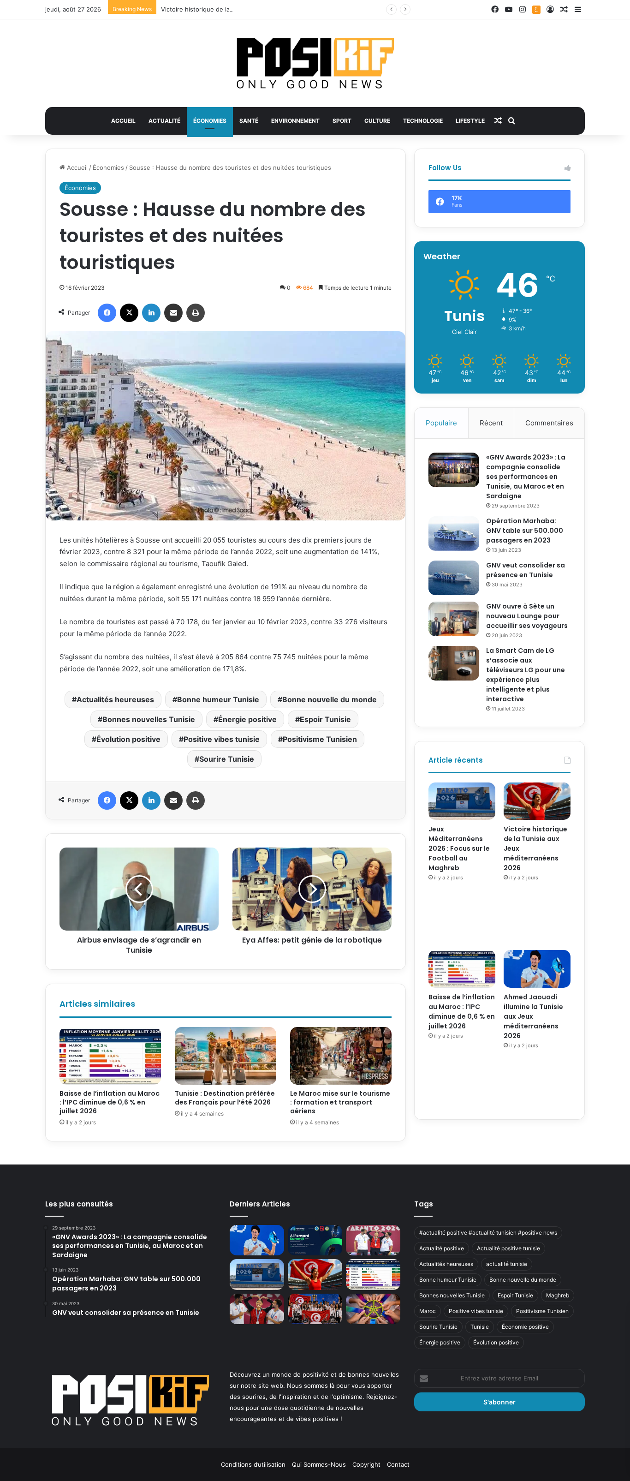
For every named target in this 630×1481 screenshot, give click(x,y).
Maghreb (557, 1295)
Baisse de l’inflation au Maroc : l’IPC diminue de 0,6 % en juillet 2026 (109, 1102)
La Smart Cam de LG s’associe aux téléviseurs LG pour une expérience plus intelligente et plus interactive (525, 675)
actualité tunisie (506, 1263)
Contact (398, 1464)
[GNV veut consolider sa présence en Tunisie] (453, 578)
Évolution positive (128, 739)
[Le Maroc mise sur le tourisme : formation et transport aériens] (341, 1055)
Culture (377, 120)
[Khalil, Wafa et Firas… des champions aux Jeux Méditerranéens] (257, 1309)
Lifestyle (470, 120)
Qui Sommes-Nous (319, 1464)
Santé (248, 120)
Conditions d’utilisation (253, 1464)
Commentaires (549, 422)
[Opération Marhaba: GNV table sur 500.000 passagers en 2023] (453, 533)
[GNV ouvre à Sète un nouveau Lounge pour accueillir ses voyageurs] (453, 619)
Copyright (366, 1464)
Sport (342, 120)
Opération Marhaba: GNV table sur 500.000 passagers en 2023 (524, 530)
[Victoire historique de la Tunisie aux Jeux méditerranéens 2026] (537, 801)
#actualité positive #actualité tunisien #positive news (488, 1232)
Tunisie (479, 1326)
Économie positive (525, 1326)
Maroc (427, 1311)
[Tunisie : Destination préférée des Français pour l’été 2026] (225, 1055)
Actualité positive (441, 1248)
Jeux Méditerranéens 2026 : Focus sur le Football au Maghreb (459, 848)
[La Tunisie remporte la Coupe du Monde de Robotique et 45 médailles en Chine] (315, 1309)
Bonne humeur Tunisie (218, 699)
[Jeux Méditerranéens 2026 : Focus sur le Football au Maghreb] (461, 801)
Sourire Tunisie (226, 759)
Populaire (441, 422)
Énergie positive (247, 719)
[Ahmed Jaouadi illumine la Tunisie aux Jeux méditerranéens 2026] (537, 969)
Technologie (423, 120)
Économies (209, 120)
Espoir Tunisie (325, 719)
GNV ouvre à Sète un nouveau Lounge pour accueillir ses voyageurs (527, 616)
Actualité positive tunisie (508, 1248)
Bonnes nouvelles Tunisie (148, 719)
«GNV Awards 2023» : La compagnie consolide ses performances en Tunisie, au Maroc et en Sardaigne (525, 477)
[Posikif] (315, 63)
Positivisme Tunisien (320, 739)
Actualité (164, 120)
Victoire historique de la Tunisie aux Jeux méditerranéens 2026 (252, 9)
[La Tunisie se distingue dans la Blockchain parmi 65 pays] (373, 1309)
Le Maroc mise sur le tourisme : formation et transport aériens (340, 1102)
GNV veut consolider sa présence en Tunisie (525, 570)
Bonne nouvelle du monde (329, 699)
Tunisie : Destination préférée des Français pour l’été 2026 (225, 1098)
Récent (491, 422)
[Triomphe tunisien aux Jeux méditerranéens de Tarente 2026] (373, 1240)
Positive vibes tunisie (222, 739)
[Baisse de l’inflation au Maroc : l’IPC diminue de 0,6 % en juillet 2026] (110, 1055)
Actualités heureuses (115, 699)
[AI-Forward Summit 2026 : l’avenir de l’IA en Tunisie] (315, 1240)
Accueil (123, 120)
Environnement (295, 120)
